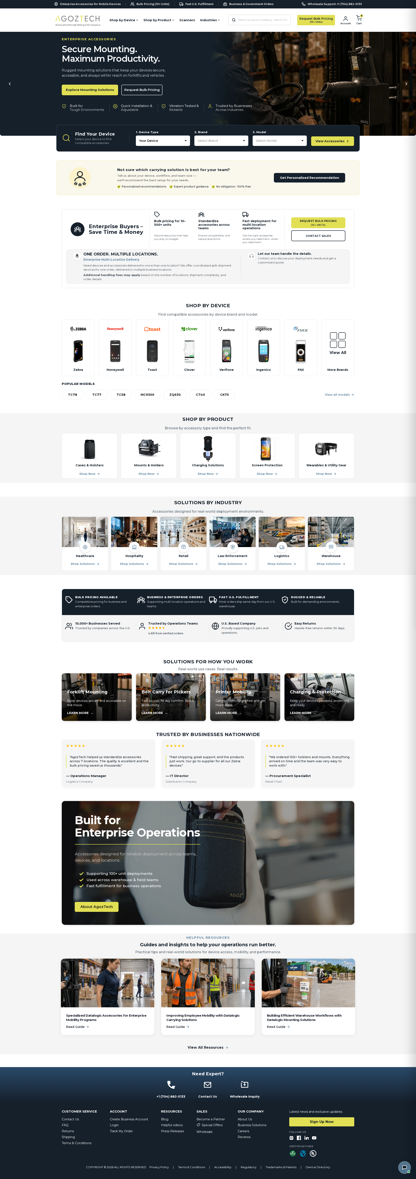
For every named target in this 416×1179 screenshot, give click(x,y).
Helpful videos (172, 1125)
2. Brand (200, 132)
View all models (337, 395)
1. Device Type (147, 132)
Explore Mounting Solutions (90, 90)
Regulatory (248, 1167)
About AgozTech (96, 906)
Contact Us (70, 1119)
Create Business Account (129, 1119)
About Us (245, 1119)
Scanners (187, 20)
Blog (164, 1119)
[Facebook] (299, 1138)
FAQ (65, 1125)
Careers (243, 1131)
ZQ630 (175, 395)
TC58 (121, 395)
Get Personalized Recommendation (309, 178)
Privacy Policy (159, 1167)
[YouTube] (314, 1138)
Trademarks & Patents (281, 1167)
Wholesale (205, 1132)
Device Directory (318, 1167)
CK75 (224, 395)
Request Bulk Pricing (142, 90)
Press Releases (172, 1131)
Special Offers (212, 1125)
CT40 (200, 395)
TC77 (96, 395)
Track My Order (121, 1131)
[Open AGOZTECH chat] (404, 1167)
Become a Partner (211, 1119)
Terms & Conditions (76, 1143)
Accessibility (222, 1167)
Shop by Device (122, 20)
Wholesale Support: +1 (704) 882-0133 (335, 4)
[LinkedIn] (306, 1138)
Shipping (68, 1137)
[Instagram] (291, 1138)
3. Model (259, 132)
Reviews (244, 1137)
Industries (208, 20)
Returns (68, 1131)
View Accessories (329, 141)
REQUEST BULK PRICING (318, 223)
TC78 (72, 395)
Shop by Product (157, 20)
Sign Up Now (322, 1122)
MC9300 (147, 395)
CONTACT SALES (318, 235)
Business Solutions (252, 1125)
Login (114, 1125)
